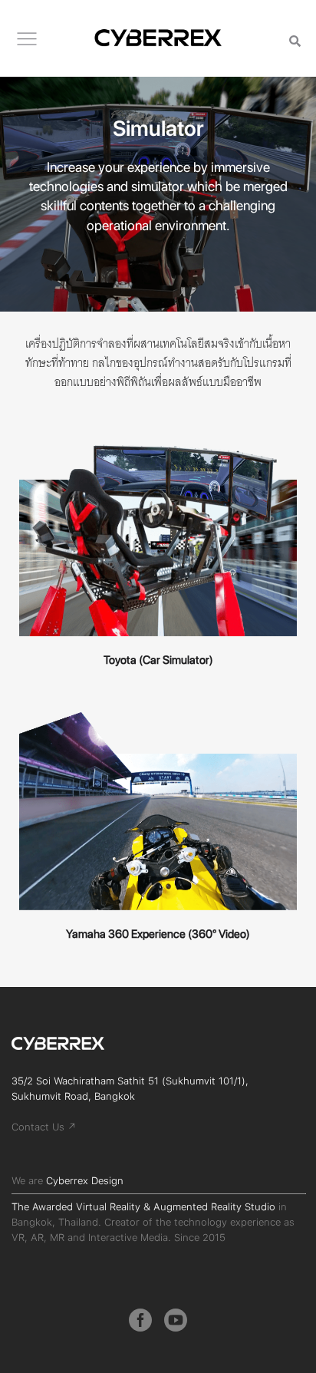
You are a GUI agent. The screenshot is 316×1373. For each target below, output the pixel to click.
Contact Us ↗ (44, 1127)
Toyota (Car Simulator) (158, 660)
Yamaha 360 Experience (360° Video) (158, 934)
